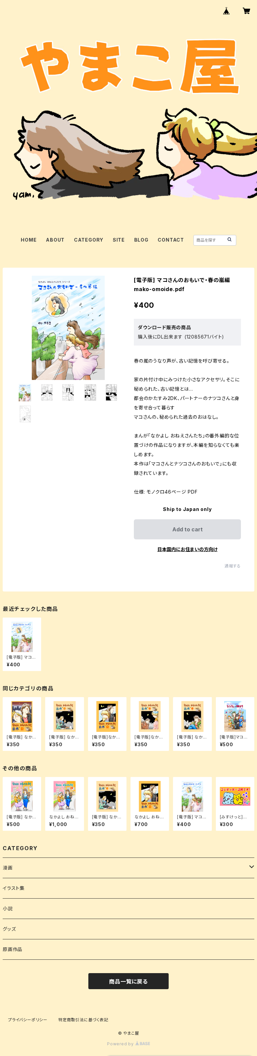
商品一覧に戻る (128, 981)
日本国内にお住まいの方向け (187, 549)
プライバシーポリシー (28, 1019)
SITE (119, 240)
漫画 (8, 868)
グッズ (9, 929)
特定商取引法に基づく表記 (83, 1019)
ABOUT (55, 240)
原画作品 (12, 949)
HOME (28, 240)
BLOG (141, 240)
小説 (8, 908)
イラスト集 (14, 888)
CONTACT (171, 240)
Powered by (121, 1043)
